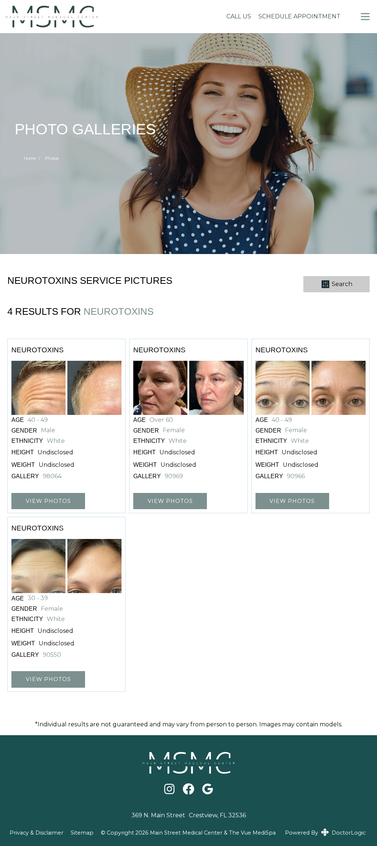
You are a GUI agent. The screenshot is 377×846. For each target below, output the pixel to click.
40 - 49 (38, 420)
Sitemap (82, 833)
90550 (52, 655)
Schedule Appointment (299, 16)
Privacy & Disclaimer (36, 833)
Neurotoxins (119, 311)
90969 (174, 476)
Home (30, 158)
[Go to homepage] (107, 16)
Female (174, 430)
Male (48, 430)
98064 (52, 476)
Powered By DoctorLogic (325, 832)
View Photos (48, 501)
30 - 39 (38, 598)
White (56, 441)
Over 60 (161, 420)
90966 (296, 476)
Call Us (238, 16)
